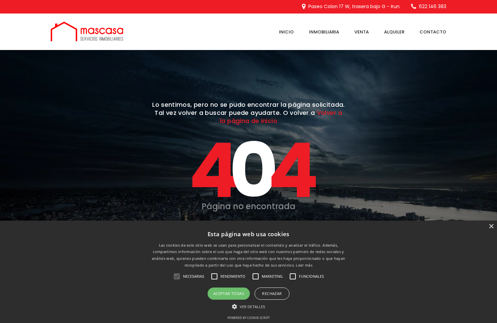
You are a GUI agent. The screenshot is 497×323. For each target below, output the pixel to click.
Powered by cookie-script (249, 318)
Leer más (304, 265)
